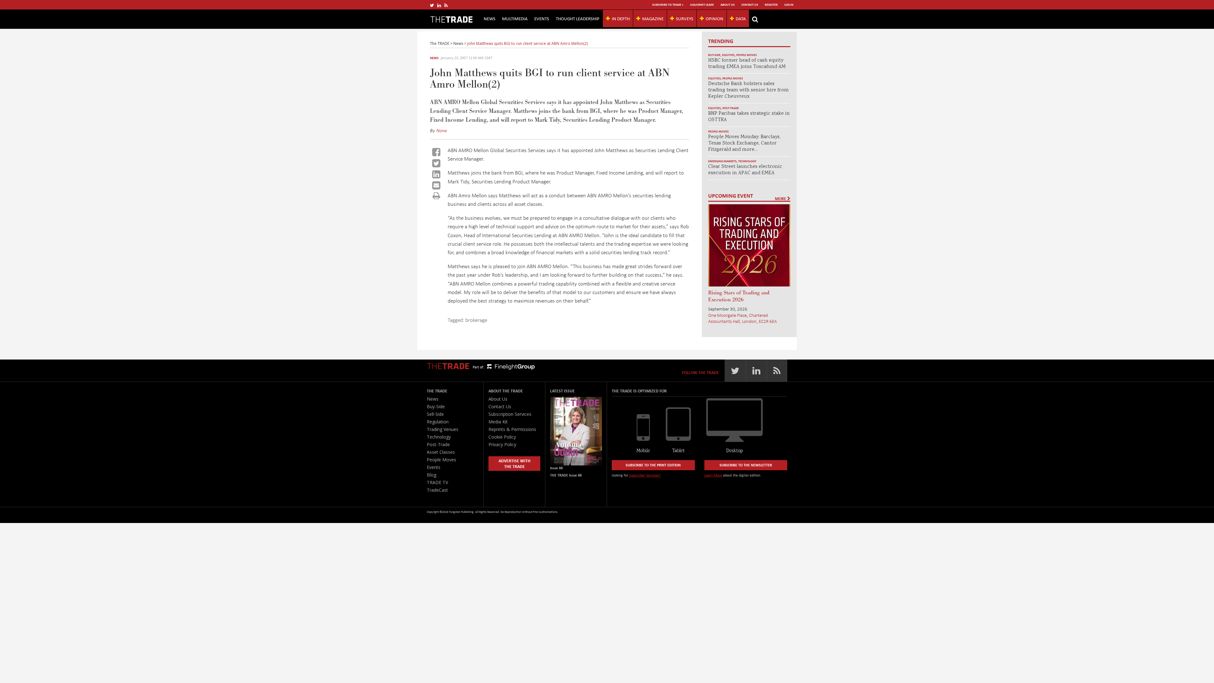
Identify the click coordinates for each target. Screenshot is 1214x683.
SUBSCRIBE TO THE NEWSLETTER (746, 465)
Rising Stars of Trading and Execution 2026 (738, 296)
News (489, 18)
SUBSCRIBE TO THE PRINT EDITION (653, 465)
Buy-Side (714, 55)
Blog (431, 475)
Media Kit (498, 422)
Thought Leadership (577, 18)
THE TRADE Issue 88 (566, 475)
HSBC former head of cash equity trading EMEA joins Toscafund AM (747, 64)
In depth (621, 18)
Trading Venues (442, 429)
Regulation (438, 422)
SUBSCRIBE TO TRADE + (668, 5)
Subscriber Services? (645, 475)
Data (741, 18)
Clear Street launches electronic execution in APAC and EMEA (745, 170)
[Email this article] (436, 185)
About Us (727, 5)
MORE (781, 198)
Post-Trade (730, 108)
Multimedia (515, 18)
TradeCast (437, 490)
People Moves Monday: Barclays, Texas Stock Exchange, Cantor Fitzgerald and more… (744, 143)
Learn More (713, 475)
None (441, 130)
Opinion (714, 18)
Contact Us (749, 5)
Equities (728, 55)
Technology (747, 161)
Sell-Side (435, 414)
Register (771, 5)
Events (541, 18)
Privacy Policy (502, 444)
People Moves (746, 55)
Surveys (684, 18)
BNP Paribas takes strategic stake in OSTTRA (749, 117)
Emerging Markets (722, 161)
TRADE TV (437, 482)
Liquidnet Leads (702, 5)
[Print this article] (436, 195)
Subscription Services (509, 414)
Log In (789, 5)
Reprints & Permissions (512, 429)
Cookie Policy (502, 437)
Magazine (653, 18)
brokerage (476, 319)
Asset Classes (441, 452)
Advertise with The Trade (514, 463)
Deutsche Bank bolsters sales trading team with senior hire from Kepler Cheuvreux (748, 90)
